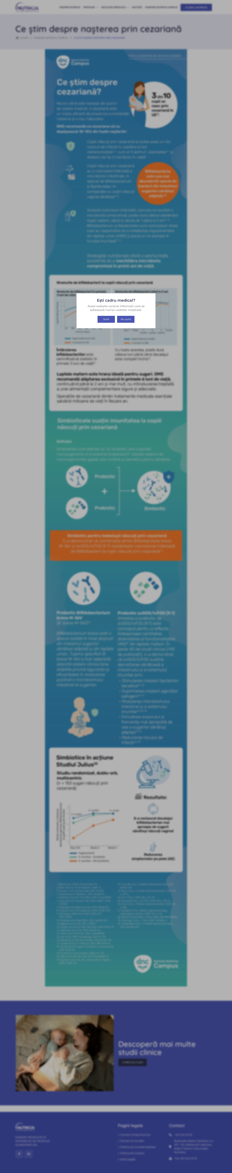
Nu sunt (126, 319)
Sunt (106, 319)
